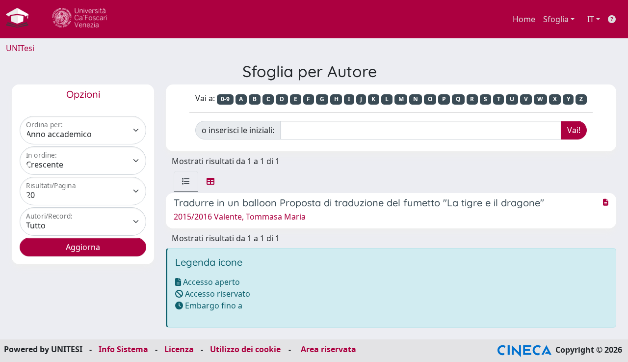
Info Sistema (123, 349)
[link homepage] (21, 19)
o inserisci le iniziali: (238, 130)
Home (524, 19)
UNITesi (20, 48)
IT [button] (590, 19)
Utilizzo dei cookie (245, 349)
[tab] (186, 181)
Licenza (179, 349)
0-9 (225, 99)
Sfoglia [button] (556, 19)
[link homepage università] (79, 19)
